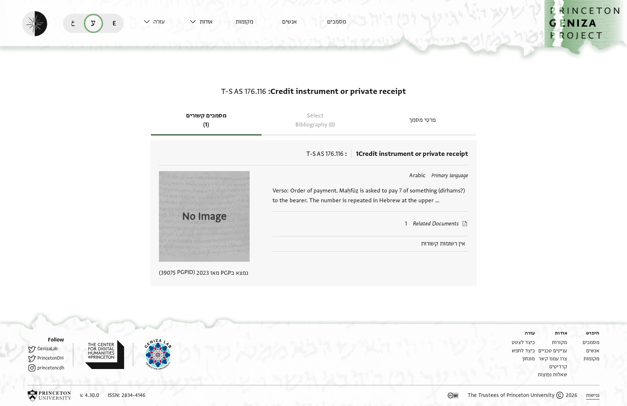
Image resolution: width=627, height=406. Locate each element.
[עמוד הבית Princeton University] (49, 395)
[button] (585, 27)
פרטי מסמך (422, 120)
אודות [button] (206, 21)
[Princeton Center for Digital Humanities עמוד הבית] (98, 354)
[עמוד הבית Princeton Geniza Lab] (152, 354)
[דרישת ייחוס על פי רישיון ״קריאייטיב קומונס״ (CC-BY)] (453, 395)
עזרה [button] (159, 21)
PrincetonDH (50, 358)
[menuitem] (348, 25)
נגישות (592, 395)
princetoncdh (50, 368)
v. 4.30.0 (89, 395)
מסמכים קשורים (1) (206, 120)
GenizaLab (47, 349)
